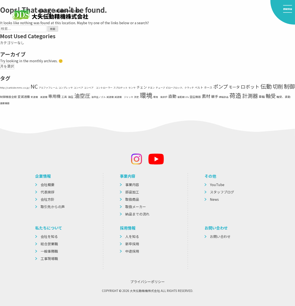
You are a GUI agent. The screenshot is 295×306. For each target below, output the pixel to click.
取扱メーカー (135, 206)
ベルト (199, 87)
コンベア (78, 87)
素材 (206, 96)
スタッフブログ (222, 191)
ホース (208, 87)
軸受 (271, 95)
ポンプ (220, 86)
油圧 (70, 97)
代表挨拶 (47, 191)
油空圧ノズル (98, 97)
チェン (141, 87)
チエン (151, 87)
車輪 (262, 96)
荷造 (235, 95)
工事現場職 (49, 258)
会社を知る (49, 236)
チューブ (160, 87)
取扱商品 (132, 199)
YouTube (217, 184)
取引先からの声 (53, 206)
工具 (64, 97)
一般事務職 (49, 251)
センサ (132, 87)
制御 (289, 86)
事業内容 (132, 184)
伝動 (266, 86)
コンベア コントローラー (98, 87)
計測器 (250, 95)
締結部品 (223, 97)
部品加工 (132, 191)
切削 (278, 86)
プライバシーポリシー (147, 281)
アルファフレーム (48, 87)
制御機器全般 (8, 97)
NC (34, 86)
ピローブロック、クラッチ (180, 87)
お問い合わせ (220, 236)
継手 (214, 96)
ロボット (250, 86)
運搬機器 (5, 103)
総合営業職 (49, 243)
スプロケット (120, 87)
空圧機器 (195, 97)
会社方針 (47, 199)
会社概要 (47, 184)
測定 (136, 97)
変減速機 (24, 96)
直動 (172, 96)
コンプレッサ (66, 87)
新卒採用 (132, 243)
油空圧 (82, 95)
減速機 (110, 97)
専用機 (54, 96)
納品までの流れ (137, 214)
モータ (234, 87)
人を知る (132, 236)
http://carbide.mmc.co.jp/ (15, 87)
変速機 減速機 (39, 97)
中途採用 (132, 251)
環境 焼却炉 (160, 97)
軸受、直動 (283, 97)
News (214, 199)
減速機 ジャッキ (123, 97)
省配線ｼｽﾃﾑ (183, 97)
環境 (146, 95)
